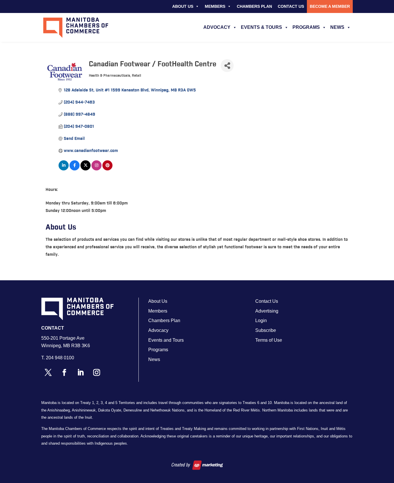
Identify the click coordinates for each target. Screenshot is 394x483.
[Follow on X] (48, 372)
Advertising (266, 311)
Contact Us (291, 6)
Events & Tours (261, 27)
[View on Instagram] (96, 169)
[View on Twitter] (85, 169)
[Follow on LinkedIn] (80, 372)
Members (215, 6)
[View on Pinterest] (107, 169)
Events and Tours (166, 340)
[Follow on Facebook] (64, 372)
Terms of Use (268, 340)
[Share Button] (227, 65)
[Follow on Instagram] (97, 372)
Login (261, 320)
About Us (182, 6)
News (337, 27)
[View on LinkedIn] (64, 169)
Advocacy (216, 27)
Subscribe (265, 330)
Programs (306, 27)
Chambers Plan (254, 6)
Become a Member (330, 6)
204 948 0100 (60, 357)
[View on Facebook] (75, 169)
